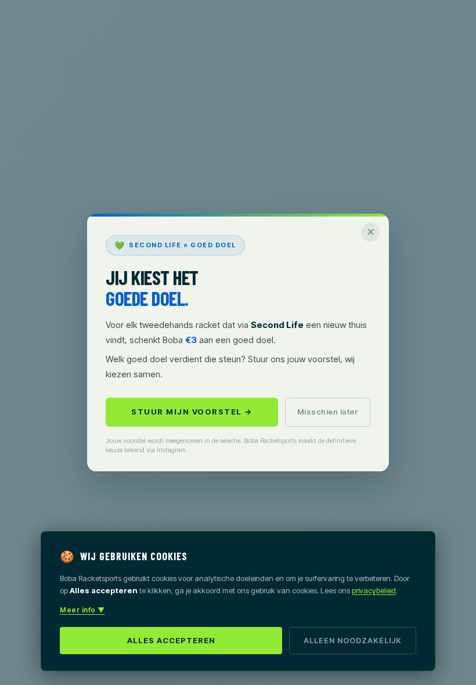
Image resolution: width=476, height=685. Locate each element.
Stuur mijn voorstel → (192, 411)
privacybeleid (374, 590)
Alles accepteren (171, 640)
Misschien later (328, 411)
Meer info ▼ (82, 609)
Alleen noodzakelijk (353, 640)
